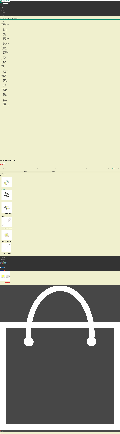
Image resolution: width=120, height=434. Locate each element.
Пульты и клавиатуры (5, 100)
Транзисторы (4, 85)
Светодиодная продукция (4, 92)
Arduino (3, 21)
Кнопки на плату (4, 98)
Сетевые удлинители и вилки (6, 105)
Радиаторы (4, 58)
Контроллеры (4, 94)
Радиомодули (4, 72)
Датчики (2, 41)
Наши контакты (3, 257)
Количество (1, 163)
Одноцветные (5, 95)
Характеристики (3, 166)
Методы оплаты (3, 258)
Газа (3, 42)
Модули (2, 68)
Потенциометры (6, 81)
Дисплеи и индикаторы (4, 49)
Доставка (2, 8)
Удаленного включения (5, 91)
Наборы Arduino (3, 23)
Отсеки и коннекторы (5, 104)
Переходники (4, 34)
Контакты (3, 15)
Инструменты (4, 54)
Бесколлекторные (4, 47)
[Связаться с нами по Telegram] (5, 263)
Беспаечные (4, 64)
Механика (3, 65)
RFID (3, 69)
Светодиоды (8, 18)
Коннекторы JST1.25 (5, 30)
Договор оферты (3, 259)
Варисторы (5, 80)
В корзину (1, 164)
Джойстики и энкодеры (5, 97)
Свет (3, 73)
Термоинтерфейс (4, 57)
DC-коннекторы (4, 25)
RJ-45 (3, 26)
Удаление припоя (6, 40)
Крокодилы (4, 33)
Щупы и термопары (5, 51)
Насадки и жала (4, 37)
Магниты (4, 56)
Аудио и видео (4, 61)
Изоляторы (4, 36)
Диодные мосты (4, 77)
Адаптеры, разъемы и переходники (5, 24)
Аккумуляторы (4, 102)
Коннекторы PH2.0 (5, 31)
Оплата (2, 13)
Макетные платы (3, 63)
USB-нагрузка (4, 53)
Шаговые (4, 48)
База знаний (3, 10)
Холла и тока (4, 45)
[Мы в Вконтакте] (1, 263)
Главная (2, 7)
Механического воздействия (6, 43)
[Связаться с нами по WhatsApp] (3, 263)
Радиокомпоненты (4, 18)
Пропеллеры (4, 67)
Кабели (2, 59)
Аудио (3, 27)
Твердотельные (4, 90)
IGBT (4, 86)
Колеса (3, 66)
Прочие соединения (5, 35)
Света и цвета (4, 44)
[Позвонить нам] (6, 263)
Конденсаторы (4, 78)
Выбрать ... (4, 189)
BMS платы (4, 101)
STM (3, 22)
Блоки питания (4, 103)
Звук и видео (4, 71)
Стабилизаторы (4, 84)
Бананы (3, 28)
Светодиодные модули (5, 96)
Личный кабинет (3, 12)
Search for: (1, 3)
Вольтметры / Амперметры (5, 52)
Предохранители (4, 79)
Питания (4, 62)
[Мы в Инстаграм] (2, 263)
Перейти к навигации (2, 0)
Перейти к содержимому (7, 0)
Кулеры (3, 55)
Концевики (4, 99)
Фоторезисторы (5, 82)
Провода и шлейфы (4, 75)
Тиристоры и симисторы (5, 87)
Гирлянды (4, 93)
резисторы (113, 168)
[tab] (61, 166)
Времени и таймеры (5, 89)
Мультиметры (4, 50)
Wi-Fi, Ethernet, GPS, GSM (5, 70)
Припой (5, 39)
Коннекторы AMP (5, 29)
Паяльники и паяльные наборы (6, 38)
